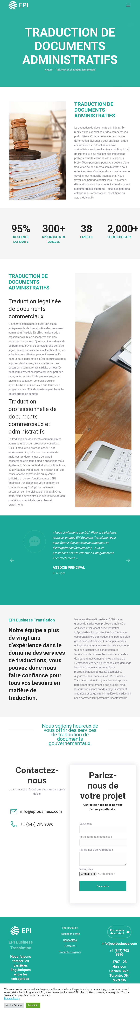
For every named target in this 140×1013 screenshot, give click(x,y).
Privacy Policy (12, 998)
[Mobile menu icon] (128, 5)
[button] (12, 560)
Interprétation (70, 927)
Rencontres (70, 940)
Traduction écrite (70, 934)
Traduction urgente (70, 952)
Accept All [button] (33, 1005)
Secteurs (70, 946)
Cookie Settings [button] (14, 1005)
